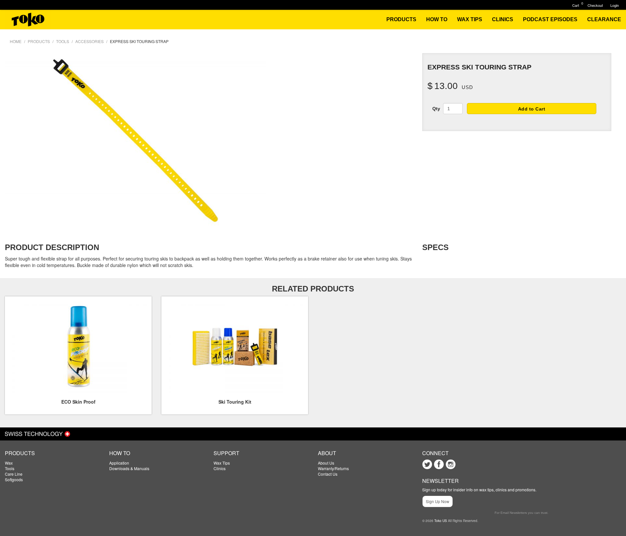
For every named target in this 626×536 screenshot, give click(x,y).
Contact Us (327, 474)
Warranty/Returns (333, 468)
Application (119, 463)
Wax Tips (222, 463)
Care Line (13, 474)
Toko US (440, 520)
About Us (326, 463)
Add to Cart (531, 109)
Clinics (220, 468)
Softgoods (14, 479)
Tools (9, 468)
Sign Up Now (437, 501)
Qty (436, 108)
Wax (9, 463)
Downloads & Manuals (129, 468)
